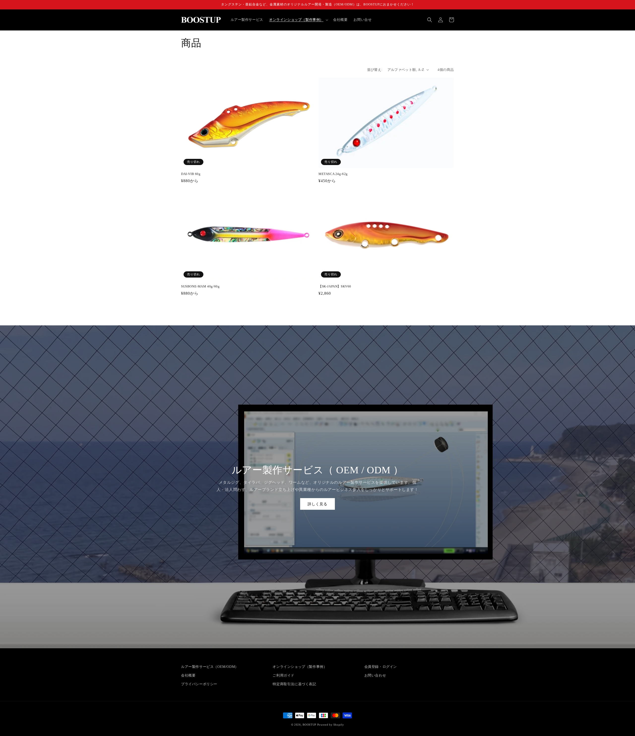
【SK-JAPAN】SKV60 (334, 286)
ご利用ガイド (283, 675)
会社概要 (188, 675)
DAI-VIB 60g (191, 174)
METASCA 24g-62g (333, 174)
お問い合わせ (375, 675)
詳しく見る (317, 504)
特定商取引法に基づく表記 (294, 684)
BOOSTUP (309, 724)
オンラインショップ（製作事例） (300, 667)
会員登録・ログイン (380, 667)
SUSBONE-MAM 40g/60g (200, 286)
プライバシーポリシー (199, 684)
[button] (298, 20)
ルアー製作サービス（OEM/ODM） (210, 667)
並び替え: (374, 70)
